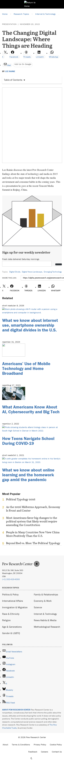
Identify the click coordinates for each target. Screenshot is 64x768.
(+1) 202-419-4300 (11, 579)
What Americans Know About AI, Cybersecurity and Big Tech (30, 409)
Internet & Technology (45, 613)
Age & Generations (12, 626)
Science (38, 607)
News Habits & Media (45, 620)
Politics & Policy (10, 594)
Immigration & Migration (15, 607)
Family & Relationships (46, 594)
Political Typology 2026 (20, 499)
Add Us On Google (22, 64)
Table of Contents (13, 79)
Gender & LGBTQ (11, 633)
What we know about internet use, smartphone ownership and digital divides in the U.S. (30, 325)
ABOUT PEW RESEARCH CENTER (16, 709)
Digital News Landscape (32, 271)
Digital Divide (14, 271)
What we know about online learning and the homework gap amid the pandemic (28, 474)
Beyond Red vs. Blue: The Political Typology (33, 543)
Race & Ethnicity (10, 613)
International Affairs (12, 600)
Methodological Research (47, 626)
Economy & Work (43, 600)
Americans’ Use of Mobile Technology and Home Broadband (26, 368)
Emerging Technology (53, 271)
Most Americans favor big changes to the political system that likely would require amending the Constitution (31, 521)
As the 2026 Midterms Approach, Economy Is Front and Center (33, 508)
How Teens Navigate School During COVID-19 (28, 441)
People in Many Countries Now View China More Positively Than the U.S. (32, 534)
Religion (6, 620)
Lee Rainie (10, 71)
